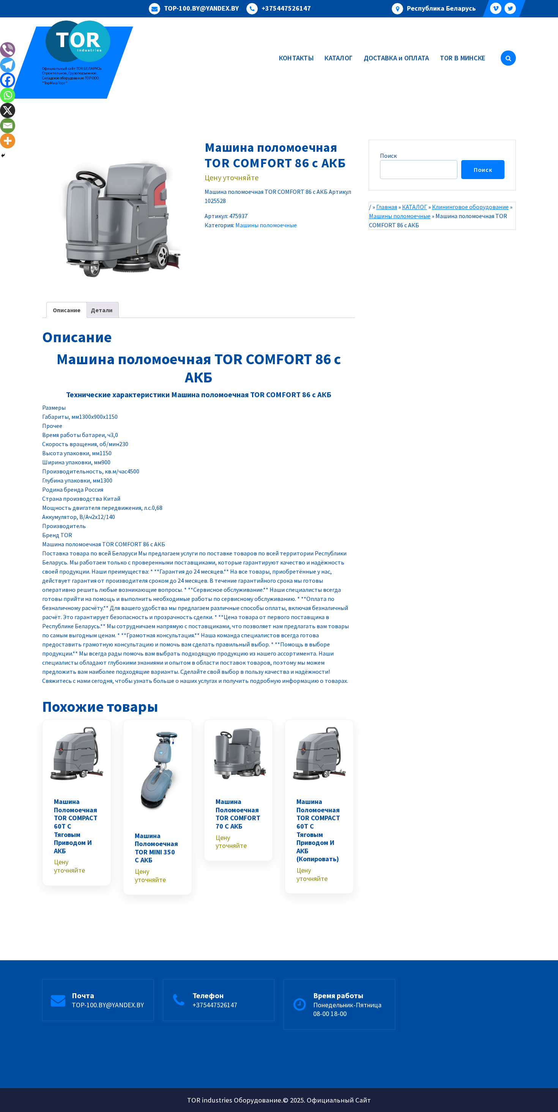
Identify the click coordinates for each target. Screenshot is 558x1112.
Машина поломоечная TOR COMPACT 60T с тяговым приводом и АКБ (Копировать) (318, 830)
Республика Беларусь (441, 8)
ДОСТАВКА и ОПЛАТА (396, 57)
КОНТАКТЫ (296, 57)
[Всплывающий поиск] (508, 58)
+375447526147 (286, 8)
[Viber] (7, 49)
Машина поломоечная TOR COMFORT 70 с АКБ (238, 813)
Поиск (388, 155)
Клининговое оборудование (470, 207)
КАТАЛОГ (339, 57)
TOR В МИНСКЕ (462, 57)
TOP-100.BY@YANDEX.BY (201, 8)
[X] (7, 110)
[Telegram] (7, 64)
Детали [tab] (101, 310)
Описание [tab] (66, 310)
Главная (386, 207)
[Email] (7, 125)
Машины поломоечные (266, 225)
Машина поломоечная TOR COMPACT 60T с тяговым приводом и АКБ (76, 826)
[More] (7, 140)
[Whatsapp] (7, 95)
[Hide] (3, 156)
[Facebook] (7, 80)
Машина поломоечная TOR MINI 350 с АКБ (156, 848)
